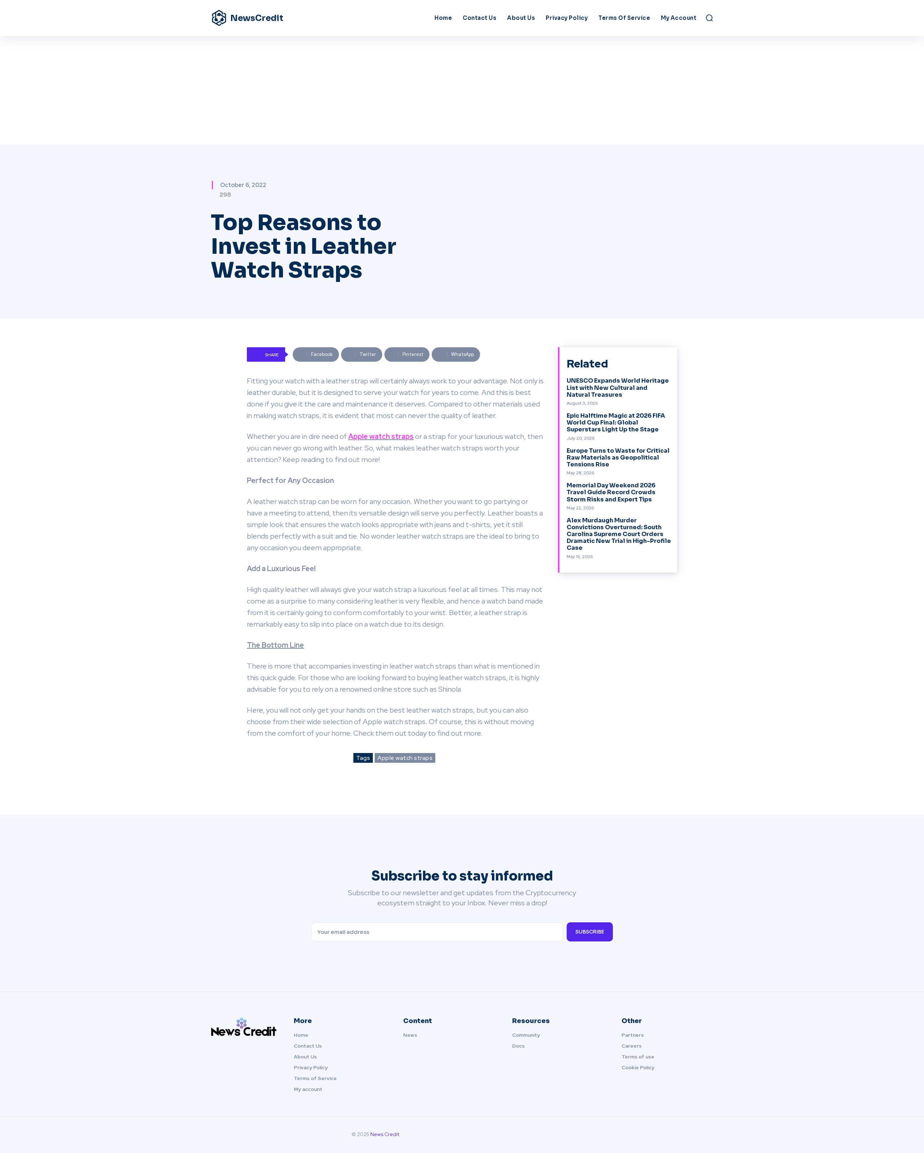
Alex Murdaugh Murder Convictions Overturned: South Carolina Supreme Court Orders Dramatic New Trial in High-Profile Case (619, 534)
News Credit (384, 1134)
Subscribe (589, 931)
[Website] (707, 1134)
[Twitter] (692, 1134)
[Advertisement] (462, 90)
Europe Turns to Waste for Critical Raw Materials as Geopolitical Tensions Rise (618, 457)
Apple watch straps (405, 758)
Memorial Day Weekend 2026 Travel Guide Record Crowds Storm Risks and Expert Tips (611, 492)
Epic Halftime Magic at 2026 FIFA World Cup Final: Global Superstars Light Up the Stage (616, 422)
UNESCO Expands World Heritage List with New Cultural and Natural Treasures (618, 387)
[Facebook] (662, 1134)
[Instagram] (677, 1134)
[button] (709, 18)
